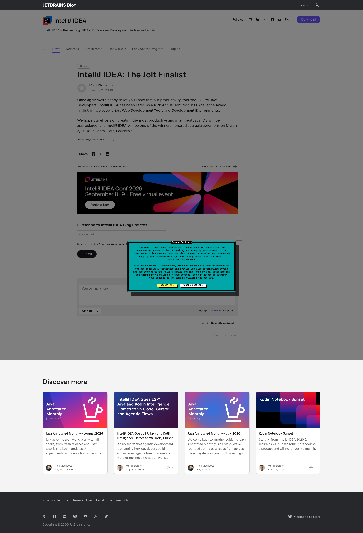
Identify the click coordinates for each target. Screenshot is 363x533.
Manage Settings (193, 285)
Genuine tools (118, 500)
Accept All (167, 285)
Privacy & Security (55, 500)
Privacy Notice (173, 271)
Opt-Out (208, 277)
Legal (100, 500)
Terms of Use (202, 271)
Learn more (188, 259)
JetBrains (76, 524)
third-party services (154, 274)
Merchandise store (306, 518)
